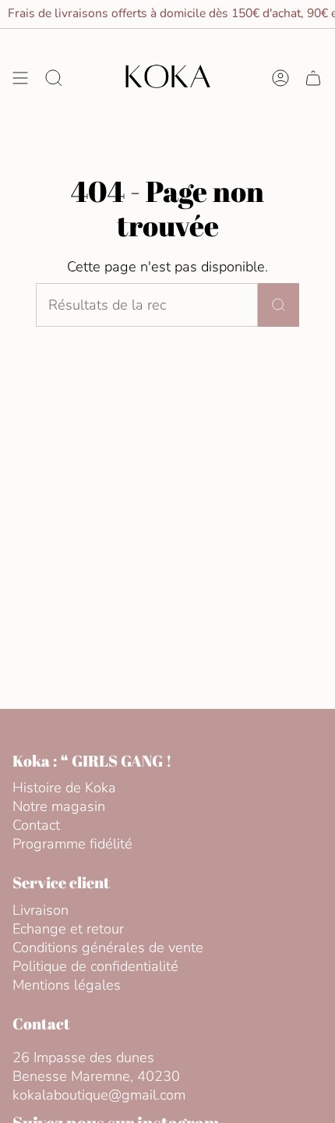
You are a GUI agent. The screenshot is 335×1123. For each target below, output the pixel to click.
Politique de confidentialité (95, 966)
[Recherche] (278, 305)
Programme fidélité (72, 843)
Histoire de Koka (64, 787)
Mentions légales (66, 985)
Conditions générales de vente (107, 947)
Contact (36, 825)
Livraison (40, 910)
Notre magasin (58, 806)
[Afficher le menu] (20, 78)
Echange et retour (68, 928)
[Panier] (313, 78)
